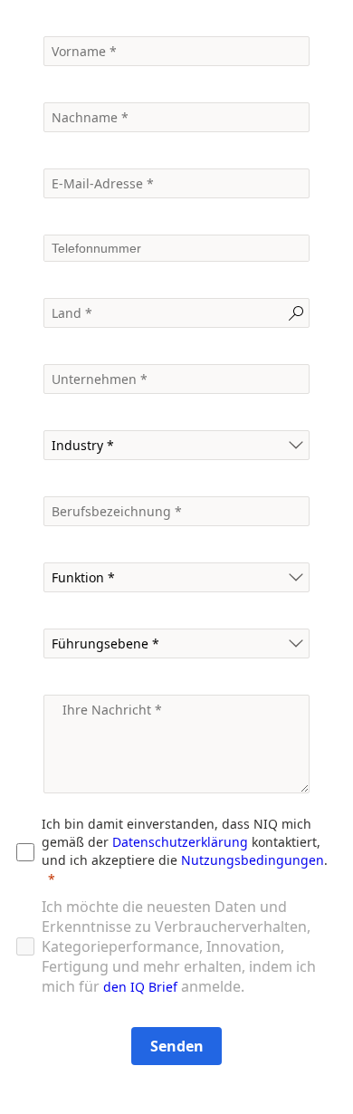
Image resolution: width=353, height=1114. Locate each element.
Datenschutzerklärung (180, 841)
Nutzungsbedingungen (252, 860)
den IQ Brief (140, 986)
